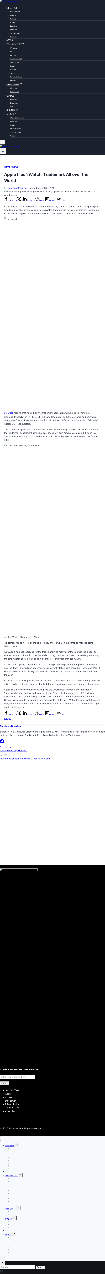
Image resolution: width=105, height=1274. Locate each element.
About (8, 1094)
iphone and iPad (16, 59)
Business (13, 37)
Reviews (13, 80)
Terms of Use (12, 1107)
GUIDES (8, 1219)
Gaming (13, 19)
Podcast (13, 136)
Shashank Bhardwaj (17, 188)
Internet (13, 70)
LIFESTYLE (9, 1145)
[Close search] (2, 1263)
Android (13, 55)
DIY (11, 107)
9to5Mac (8, 413)
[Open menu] (3, 151)
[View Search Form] (2, 142)
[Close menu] (0, 1139)
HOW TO (13, 99)
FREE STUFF (10, 1209)
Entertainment (15, 12)
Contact (13, 125)
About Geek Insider (17, 118)
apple (7, 718)
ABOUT (8, 1235)
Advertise (13, 121)
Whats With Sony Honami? (13, 749)
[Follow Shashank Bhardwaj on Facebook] (2, 742)
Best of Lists (14, 92)
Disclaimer (10, 1101)
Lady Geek (14, 26)
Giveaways (14, 88)
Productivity (14, 30)
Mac (11, 52)
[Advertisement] (52, 790)
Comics (13, 15)
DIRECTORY (12, 110)
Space (12, 73)
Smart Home (14, 62)
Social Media (15, 33)
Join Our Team (15, 132)
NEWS (9, 40)
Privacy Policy (15, 129)
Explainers (14, 103)
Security (13, 66)
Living (12, 22)
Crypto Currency (16, 77)
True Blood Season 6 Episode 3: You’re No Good (25, 757)
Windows (13, 48)
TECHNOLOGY (11, 1176)
